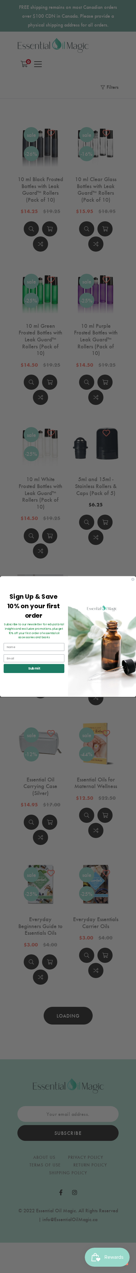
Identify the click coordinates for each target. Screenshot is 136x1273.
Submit (34, 668)
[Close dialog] (133, 579)
